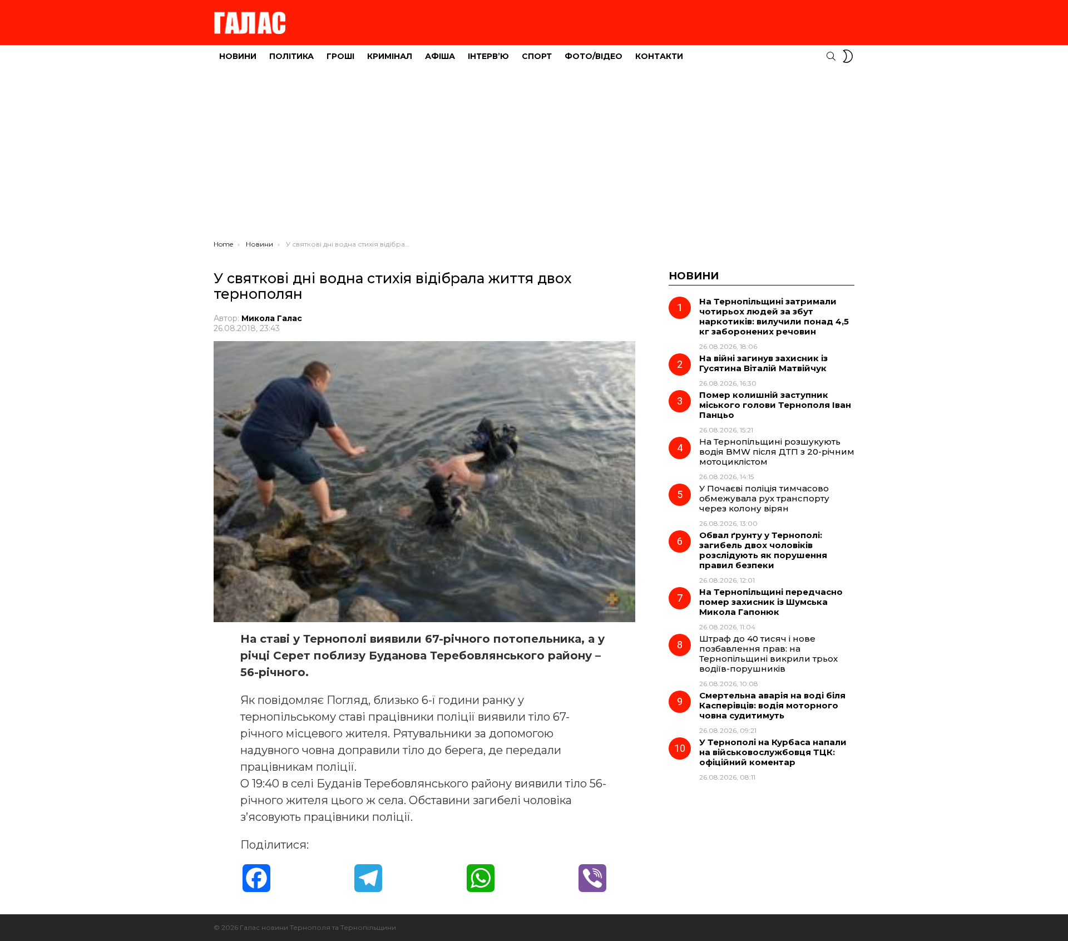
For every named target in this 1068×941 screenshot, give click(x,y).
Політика (291, 56)
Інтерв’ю (488, 56)
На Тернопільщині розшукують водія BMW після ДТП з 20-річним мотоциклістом (776, 451)
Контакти (659, 56)
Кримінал (389, 56)
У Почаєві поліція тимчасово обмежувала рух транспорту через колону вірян (764, 498)
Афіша (440, 56)
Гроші (340, 56)
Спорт (537, 56)
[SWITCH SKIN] (847, 56)
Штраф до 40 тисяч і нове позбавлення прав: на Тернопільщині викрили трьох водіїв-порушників (768, 653)
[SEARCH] (831, 56)
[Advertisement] (534, 156)
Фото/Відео (593, 56)
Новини (237, 56)
